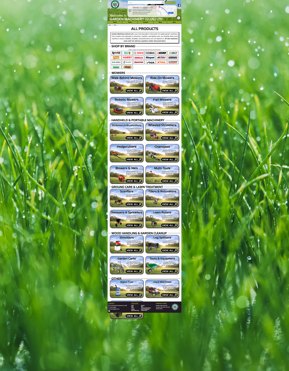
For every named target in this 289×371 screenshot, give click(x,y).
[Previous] (110, 10)
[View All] (133, 91)
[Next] (179, 10)
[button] (179, 18)
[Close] (162, 2)
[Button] (116, 57)
